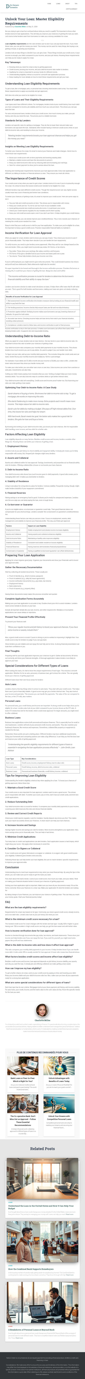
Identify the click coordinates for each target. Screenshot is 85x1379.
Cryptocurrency (71, 9)
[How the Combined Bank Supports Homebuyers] (42, 1241)
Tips (76, 3)
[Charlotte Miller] (42, 1010)
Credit (67, 3)
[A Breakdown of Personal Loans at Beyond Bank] (42, 1302)
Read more (69, 1214)
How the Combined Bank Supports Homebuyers (30, 1269)
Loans (58, 3)
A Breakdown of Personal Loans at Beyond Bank (31, 1329)
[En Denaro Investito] (12, 6)
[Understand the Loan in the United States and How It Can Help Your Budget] (42, 1178)
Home (49, 3)
